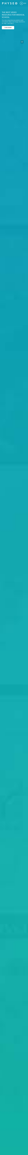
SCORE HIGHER (8, 27)
